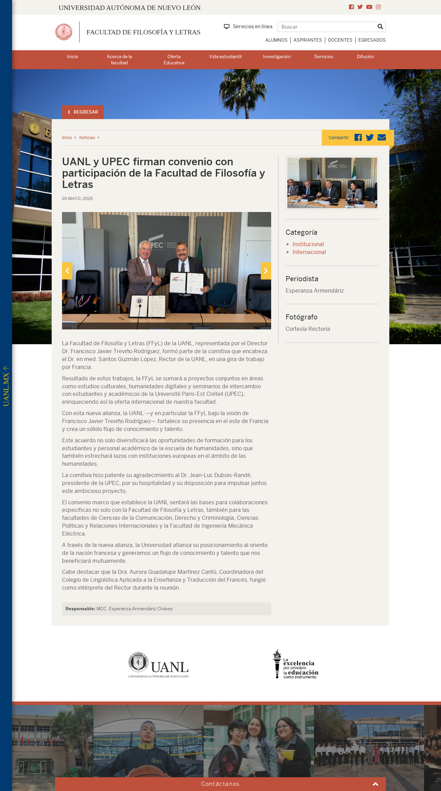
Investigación (277, 56)
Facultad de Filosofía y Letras (143, 32)
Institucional (308, 244)
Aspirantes (308, 40)
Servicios (324, 56)
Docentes (340, 40)
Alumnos (276, 40)
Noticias (87, 137)
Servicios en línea (253, 26)
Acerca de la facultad (119, 60)
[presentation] (67, 271)
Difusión (365, 56)
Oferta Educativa (174, 60)
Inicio (72, 56)
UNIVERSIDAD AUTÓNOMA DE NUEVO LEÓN (130, 7)
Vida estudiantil (225, 56)
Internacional (309, 252)
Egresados (372, 40)
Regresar (86, 112)
